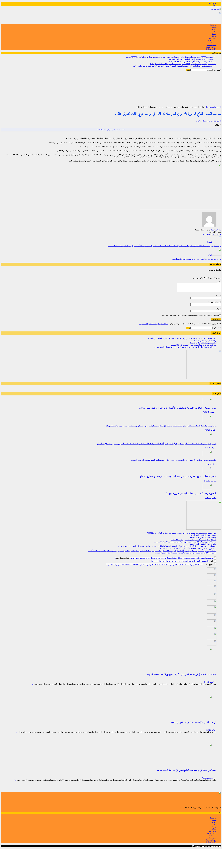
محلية (214, 27)
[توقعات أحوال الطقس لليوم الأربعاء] (211, 645)
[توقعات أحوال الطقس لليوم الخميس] (211, 605)
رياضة (214, 34)
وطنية (214, 29)
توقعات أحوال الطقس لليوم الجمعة (203, 343)
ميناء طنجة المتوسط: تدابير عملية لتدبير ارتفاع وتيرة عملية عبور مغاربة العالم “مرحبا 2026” (181, 338)
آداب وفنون (212, 38)
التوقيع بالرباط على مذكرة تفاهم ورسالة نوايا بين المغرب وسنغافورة (193, 722)
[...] (33, 684)
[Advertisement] (111, 88)
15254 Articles (215, 230)
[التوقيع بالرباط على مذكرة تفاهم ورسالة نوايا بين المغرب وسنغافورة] (193, 717)
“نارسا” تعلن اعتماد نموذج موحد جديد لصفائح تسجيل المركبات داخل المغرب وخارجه (186, 770)
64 (204, 412)
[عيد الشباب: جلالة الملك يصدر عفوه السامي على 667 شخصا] (211, 592)
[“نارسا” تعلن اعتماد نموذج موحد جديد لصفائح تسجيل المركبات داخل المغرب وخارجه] (193, 765)
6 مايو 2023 (217, 121)
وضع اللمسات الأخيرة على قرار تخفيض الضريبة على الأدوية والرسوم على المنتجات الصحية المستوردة (181, 674)
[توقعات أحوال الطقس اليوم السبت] (211, 578)
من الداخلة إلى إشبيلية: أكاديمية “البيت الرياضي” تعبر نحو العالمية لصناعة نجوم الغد (185, 347)
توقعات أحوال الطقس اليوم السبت (203, 341)
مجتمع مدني (211, 40)
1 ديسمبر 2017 (210, 412)
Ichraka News (207, 121)
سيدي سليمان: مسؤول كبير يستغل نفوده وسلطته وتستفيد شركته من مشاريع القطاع (178, 476)
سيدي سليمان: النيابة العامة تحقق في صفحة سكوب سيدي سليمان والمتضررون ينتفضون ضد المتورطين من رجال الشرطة (161, 425)
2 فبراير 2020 (211, 498)
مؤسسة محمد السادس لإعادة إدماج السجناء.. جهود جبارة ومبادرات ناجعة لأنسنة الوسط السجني (173, 460)
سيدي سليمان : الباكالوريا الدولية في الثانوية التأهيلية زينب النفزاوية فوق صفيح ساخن (177, 408)
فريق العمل (212, 3)
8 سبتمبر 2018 (211, 481)
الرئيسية (213, 25)
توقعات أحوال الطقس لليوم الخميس (202, 544)
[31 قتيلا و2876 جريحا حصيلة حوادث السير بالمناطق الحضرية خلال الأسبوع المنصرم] (211, 632)
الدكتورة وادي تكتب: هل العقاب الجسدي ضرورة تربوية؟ (191, 493)
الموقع (218, 309)
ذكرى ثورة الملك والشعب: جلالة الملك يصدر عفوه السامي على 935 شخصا (188, 548)
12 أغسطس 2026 (209, 778)
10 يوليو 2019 (211, 448)
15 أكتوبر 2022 (211, 682)
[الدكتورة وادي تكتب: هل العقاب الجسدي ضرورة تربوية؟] (207, 489)
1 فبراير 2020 (211, 430)
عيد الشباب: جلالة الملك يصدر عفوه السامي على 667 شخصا (193, 345)
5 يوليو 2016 (211, 464)
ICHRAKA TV (210, 49)
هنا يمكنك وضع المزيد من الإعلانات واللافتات (111, 129)
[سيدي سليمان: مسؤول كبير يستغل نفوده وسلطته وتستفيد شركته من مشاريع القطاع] (207, 472)
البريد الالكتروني (215, 302)
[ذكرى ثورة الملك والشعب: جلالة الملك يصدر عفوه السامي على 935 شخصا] (211, 618)
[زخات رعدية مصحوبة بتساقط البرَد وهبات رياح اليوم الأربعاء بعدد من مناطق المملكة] (211, 639)
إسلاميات (212, 42)
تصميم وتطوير (215, 846)
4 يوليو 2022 (211, 730)
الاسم (219, 296)
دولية (214, 31)
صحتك (214, 36)
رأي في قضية (211, 47)
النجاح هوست (199, 846)
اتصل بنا (213, 5)
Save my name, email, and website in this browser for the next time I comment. (190, 315)
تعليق (219, 282)
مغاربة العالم (211, 45)
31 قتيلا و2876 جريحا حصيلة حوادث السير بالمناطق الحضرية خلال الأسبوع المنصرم (185, 553)
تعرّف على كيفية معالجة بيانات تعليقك (153, 324)
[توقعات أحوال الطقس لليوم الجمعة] (211, 584)
